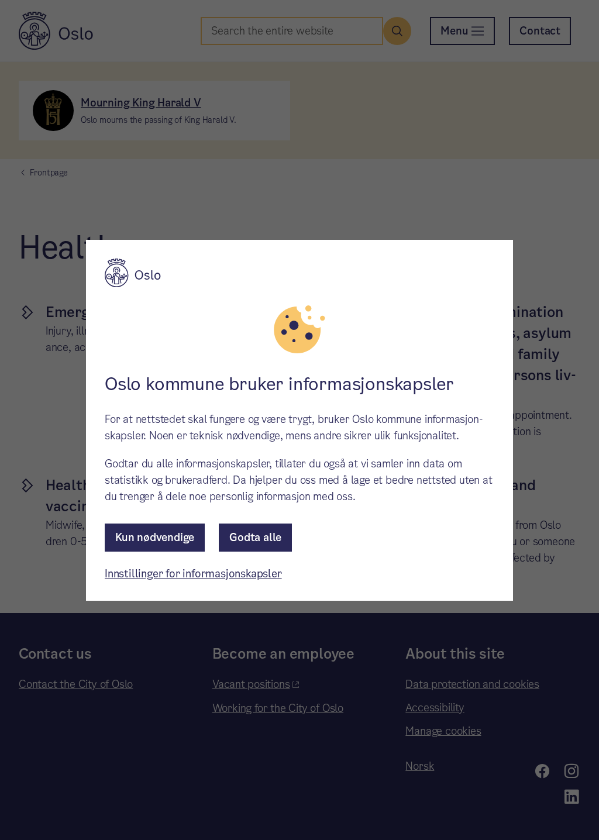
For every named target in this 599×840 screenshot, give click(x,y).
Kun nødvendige (154, 537)
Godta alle (255, 537)
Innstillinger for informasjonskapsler (193, 573)
